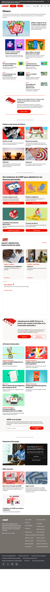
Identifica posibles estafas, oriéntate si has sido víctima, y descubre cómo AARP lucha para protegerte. (13, 489)
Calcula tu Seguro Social (10, 197)
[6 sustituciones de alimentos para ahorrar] (44, 65)
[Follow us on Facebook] (3, 564)
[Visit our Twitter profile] (8, 564)
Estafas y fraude (7, 141)
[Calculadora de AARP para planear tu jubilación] (13, 500)
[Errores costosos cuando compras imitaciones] (14, 44)
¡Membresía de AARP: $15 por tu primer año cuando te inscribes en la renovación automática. (31, 323)
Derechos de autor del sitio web (30, 558)
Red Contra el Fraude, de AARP (12, 486)
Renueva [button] (20, 5)
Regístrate (28, 6)
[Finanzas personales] (36, 133)
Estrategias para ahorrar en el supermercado (31, 86)
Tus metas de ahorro (32, 223)
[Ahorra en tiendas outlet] (44, 75)
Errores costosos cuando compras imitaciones (12, 52)
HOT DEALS (8, 284)
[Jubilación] (13, 154)
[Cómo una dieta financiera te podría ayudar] (13, 352)
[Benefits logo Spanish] (6, 241)
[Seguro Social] (36, 478)
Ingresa (34, 6)
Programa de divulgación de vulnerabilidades (12, 560)
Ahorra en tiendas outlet (31, 74)
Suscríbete (36, 456)
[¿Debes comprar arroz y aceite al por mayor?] (16, 29)
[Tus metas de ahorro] (36, 214)
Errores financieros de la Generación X (9, 74)
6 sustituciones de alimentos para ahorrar (33, 64)
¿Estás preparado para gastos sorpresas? (36, 386)
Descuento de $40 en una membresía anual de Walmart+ (36, 269)
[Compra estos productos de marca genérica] (36, 352)
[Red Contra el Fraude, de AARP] (13, 478)
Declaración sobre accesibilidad (38, 555)
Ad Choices (26, 560)
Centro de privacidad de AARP (9, 555)
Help (42, 6)
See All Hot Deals (8, 290)
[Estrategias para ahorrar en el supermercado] (44, 86)
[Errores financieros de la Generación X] (21, 75)
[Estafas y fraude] (13, 133)
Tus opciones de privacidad (38, 560)
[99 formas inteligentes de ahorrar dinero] (21, 65)
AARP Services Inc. (41, 529)
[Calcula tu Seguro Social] (13, 188)
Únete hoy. (35, 332)
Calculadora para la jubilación (13, 266)
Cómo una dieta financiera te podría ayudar (13, 363)
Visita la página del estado (36, 428)
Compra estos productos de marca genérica (35, 363)
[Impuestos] (36, 154)
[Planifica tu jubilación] (36, 188)
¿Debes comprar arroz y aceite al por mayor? (39, 24)
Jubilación (6, 162)
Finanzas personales (32, 141)
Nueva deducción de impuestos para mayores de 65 (13, 386)
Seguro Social (30, 486)
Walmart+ (30, 266)
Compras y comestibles (33, 264)
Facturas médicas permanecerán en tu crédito (12, 410)
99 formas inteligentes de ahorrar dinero (9, 64)
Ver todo (44, 242)
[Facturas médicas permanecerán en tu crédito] (13, 399)
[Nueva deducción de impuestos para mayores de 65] (13, 376)
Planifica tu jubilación (32, 197)
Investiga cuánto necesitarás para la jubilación (12, 269)
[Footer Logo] (10, 520)
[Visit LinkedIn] (16, 564)
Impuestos (29, 162)
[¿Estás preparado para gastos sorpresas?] (36, 376)
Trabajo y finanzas (9, 264)
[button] (48, 6)
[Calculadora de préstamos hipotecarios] (13, 214)
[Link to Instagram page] (12, 564)
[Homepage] (5, 6)
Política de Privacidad (36, 459)
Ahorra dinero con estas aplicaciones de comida (33, 53)
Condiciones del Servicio (23, 555)
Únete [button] (13, 5)
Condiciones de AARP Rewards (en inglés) (11, 558)
